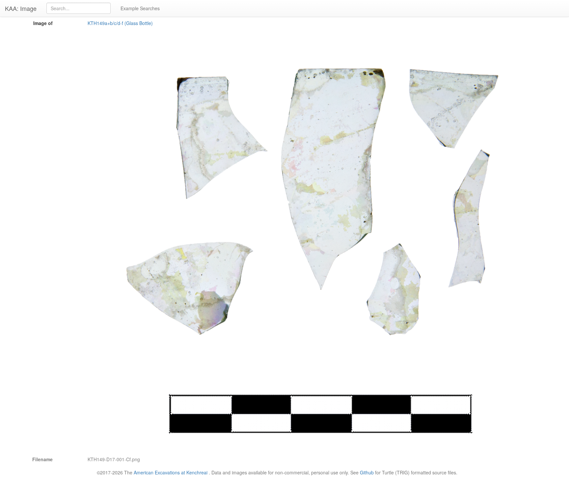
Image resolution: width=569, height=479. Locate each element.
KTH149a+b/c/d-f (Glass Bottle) (120, 23)
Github (367, 472)
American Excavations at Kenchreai (170, 472)
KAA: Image (21, 8)
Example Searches (140, 8)
